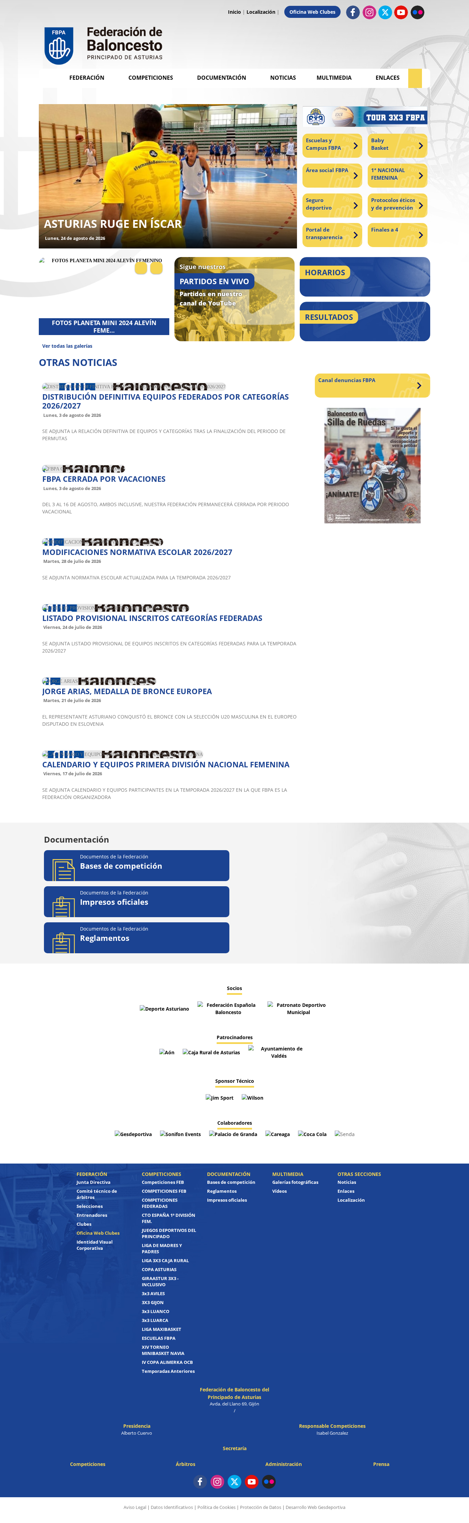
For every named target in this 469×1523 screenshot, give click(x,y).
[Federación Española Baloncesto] (229, 1008)
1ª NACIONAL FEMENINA (388, 174)
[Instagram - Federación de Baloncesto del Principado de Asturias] (369, 12)
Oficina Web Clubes (312, 12)
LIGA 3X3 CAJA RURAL (165, 1260)
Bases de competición (231, 1182)
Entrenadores (92, 1215)
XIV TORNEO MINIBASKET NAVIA (163, 1350)
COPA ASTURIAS (159, 1269)
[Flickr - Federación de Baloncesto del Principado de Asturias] (417, 12)
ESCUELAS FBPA (158, 1338)
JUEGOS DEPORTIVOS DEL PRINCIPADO (169, 1233)
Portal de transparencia (324, 233)
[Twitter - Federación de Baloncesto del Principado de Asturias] (385, 12)
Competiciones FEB (163, 1182)
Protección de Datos (260, 1507)
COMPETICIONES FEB (164, 1191)
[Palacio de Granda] (234, 1133)
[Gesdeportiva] (134, 1133)
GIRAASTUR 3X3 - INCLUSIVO (160, 1281)
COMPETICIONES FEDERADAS (160, 1203)
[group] (168, 176)
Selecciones (90, 1206)
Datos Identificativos (172, 1507)
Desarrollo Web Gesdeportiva (315, 1507)
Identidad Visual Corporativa (95, 1245)
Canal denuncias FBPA (346, 380)
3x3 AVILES (153, 1293)
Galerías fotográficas (295, 1182)
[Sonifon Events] (181, 1133)
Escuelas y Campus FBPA (323, 144)
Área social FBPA (327, 170)
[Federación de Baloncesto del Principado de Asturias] (104, 44)
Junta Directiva (94, 1182)
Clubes (84, 1224)
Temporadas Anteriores (168, 1371)
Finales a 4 (384, 229)
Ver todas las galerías (67, 346)
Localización (261, 12)
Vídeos (279, 1191)
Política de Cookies (216, 1507)
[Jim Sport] (220, 1097)
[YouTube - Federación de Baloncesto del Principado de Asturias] (252, 1482)
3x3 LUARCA (155, 1320)
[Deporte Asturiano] (165, 1008)
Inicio (234, 12)
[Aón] (167, 1051)
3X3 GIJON (153, 1302)
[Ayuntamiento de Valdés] (279, 1051)
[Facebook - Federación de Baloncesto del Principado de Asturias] (353, 12)
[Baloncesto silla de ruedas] (372, 465)
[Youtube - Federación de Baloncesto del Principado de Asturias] (401, 12)
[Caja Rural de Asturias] (212, 1051)
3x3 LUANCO (155, 1311)
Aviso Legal (135, 1507)
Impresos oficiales (227, 1200)
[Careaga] (278, 1133)
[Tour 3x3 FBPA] (364, 118)
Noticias (283, 77)
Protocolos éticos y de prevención (393, 204)
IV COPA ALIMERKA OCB (167, 1362)
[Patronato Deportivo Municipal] (298, 1008)
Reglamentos (222, 1191)
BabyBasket (380, 144)
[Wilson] (252, 1097)
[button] (141, 268)
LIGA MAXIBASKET (161, 1329)
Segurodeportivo (319, 204)
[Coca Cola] (313, 1133)
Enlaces (388, 77)
